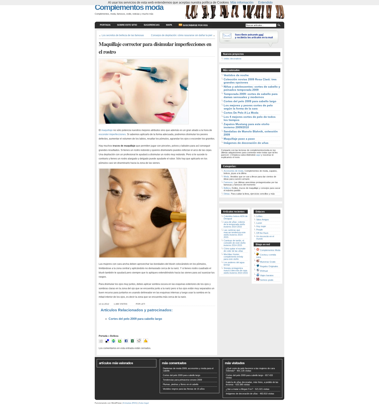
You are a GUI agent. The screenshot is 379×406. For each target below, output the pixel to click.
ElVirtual (264, 271)
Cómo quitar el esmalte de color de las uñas (235, 249)
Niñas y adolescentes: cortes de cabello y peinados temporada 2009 (252, 88)
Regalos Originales (269, 266)
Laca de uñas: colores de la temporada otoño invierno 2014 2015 (234, 224)
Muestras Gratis (268, 262)
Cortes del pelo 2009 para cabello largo (135, 318)
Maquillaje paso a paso (239, 138)
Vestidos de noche (236, 75)
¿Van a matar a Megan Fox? (239, 389)
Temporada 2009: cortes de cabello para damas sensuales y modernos (251, 95)
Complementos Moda (270, 250)
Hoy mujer (261, 226)
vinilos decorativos (232, 58)
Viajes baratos (267, 275)
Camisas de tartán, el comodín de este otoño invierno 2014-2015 (235, 242)
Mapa (169, 25)
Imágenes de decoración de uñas (246, 142)
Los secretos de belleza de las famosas (123, 35)
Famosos (228, 182)
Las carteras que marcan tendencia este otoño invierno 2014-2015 (235, 233)
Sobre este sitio (127, 25)
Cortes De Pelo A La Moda (241, 112)
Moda (226, 176)
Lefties (259, 216)
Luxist (259, 223)
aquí (258, 155)
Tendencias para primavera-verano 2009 (182, 380)
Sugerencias (151, 25)
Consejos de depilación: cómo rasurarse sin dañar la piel (181, 35)
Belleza (114, 336)
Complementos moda (129, 7)
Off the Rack (262, 233)
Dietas (227, 194)
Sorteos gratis (266, 280)
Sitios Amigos (262, 219)
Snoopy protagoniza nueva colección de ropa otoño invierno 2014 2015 (236, 270)
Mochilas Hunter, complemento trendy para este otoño (233, 256)
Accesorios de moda (233, 171)
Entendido (265, 2)
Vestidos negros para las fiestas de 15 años (184, 389)
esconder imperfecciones (112, 134)
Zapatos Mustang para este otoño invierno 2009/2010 (246, 126)
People (259, 229)
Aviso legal (144, 403)
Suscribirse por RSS (195, 25)
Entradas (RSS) (130, 403)
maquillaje (107, 130)
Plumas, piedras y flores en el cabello (180, 384)
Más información (241, 2)
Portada (105, 25)
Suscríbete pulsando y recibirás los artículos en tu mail (254, 36)
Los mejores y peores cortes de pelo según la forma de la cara (248, 107)
